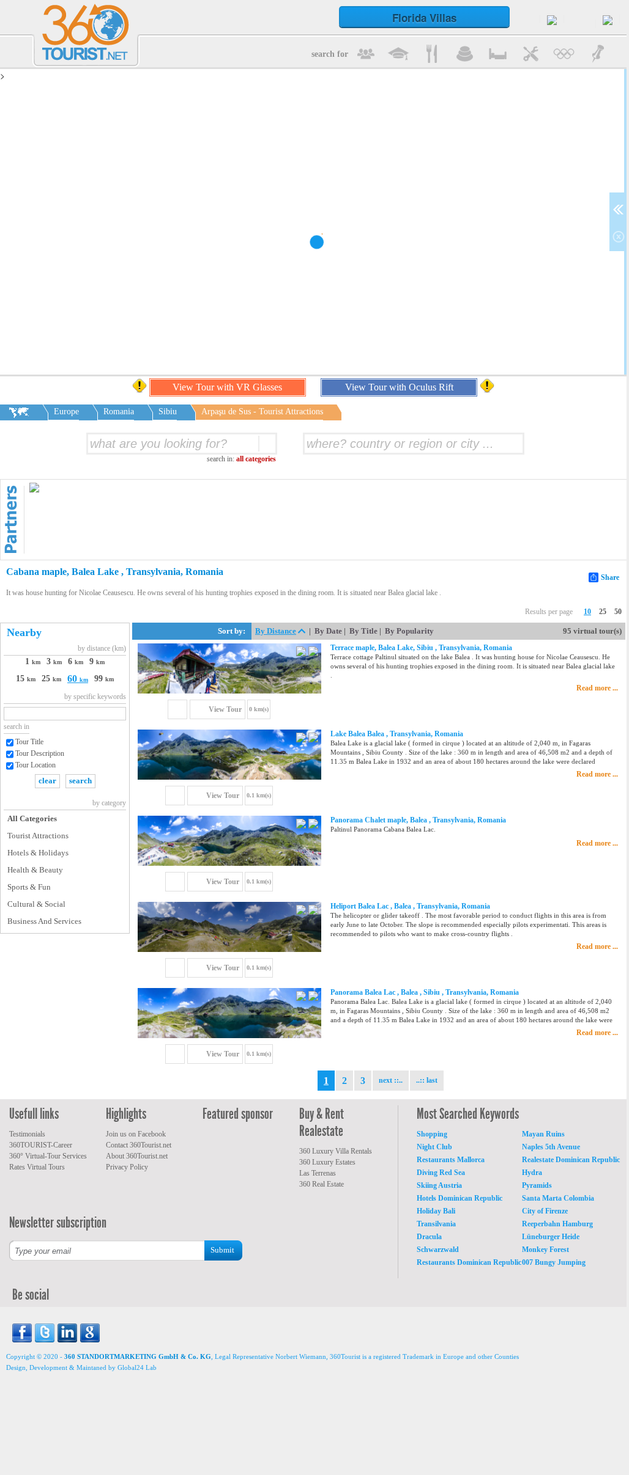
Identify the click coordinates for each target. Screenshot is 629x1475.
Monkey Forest (545, 1249)
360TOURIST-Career (40, 1145)
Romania (118, 411)
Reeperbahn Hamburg (557, 1224)
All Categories (32, 818)
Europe (66, 411)
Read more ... (597, 688)
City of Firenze (545, 1211)
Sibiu (167, 411)
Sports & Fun (29, 886)
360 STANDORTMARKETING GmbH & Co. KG (137, 1356)
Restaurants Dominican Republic (469, 1262)
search (80, 780)
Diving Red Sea (441, 1172)
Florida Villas (424, 17)
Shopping (432, 1134)
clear (47, 780)
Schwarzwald (438, 1249)
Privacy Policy (127, 1167)
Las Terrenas (317, 1173)
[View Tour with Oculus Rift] (313, 653)
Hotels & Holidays (38, 852)
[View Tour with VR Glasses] (302, 653)
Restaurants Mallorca (451, 1159)
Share (610, 577)
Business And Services (44, 921)
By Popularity (409, 630)
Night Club (434, 1147)
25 (602, 611)
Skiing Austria (439, 1185)
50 (618, 611)
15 (25, 678)
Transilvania (436, 1224)
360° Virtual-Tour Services (48, 1156)
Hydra (532, 1172)
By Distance (275, 630)
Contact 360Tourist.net (138, 1145)
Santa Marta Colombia (558, 1198)
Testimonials (27, 1134)
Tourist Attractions (38, 835)
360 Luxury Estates (327, 1162)
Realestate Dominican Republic (571, 1159)
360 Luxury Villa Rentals (335, 1151)
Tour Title (29, 742)
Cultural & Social (36, 904)
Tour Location (35, 765)
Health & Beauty (35, 869)
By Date (328, 630)
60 (77, 678)
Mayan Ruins (543, 1134)
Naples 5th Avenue (551, 1147)
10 (587, 611)
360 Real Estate (321, 1184)
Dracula (429, 1236)
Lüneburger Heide (550, 1236)
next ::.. (391, 1080)
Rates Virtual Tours (37, 1167)
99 (104, 678)
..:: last (426, 1080)
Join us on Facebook (136, 1134)
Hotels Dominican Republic (459, 1198)
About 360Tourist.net (137, 1156)
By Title (363, 630)
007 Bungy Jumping (554, 1262)
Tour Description (39, 753)
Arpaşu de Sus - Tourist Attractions (262, 411)
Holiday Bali (436, 1211)
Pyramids (537, 1185)
